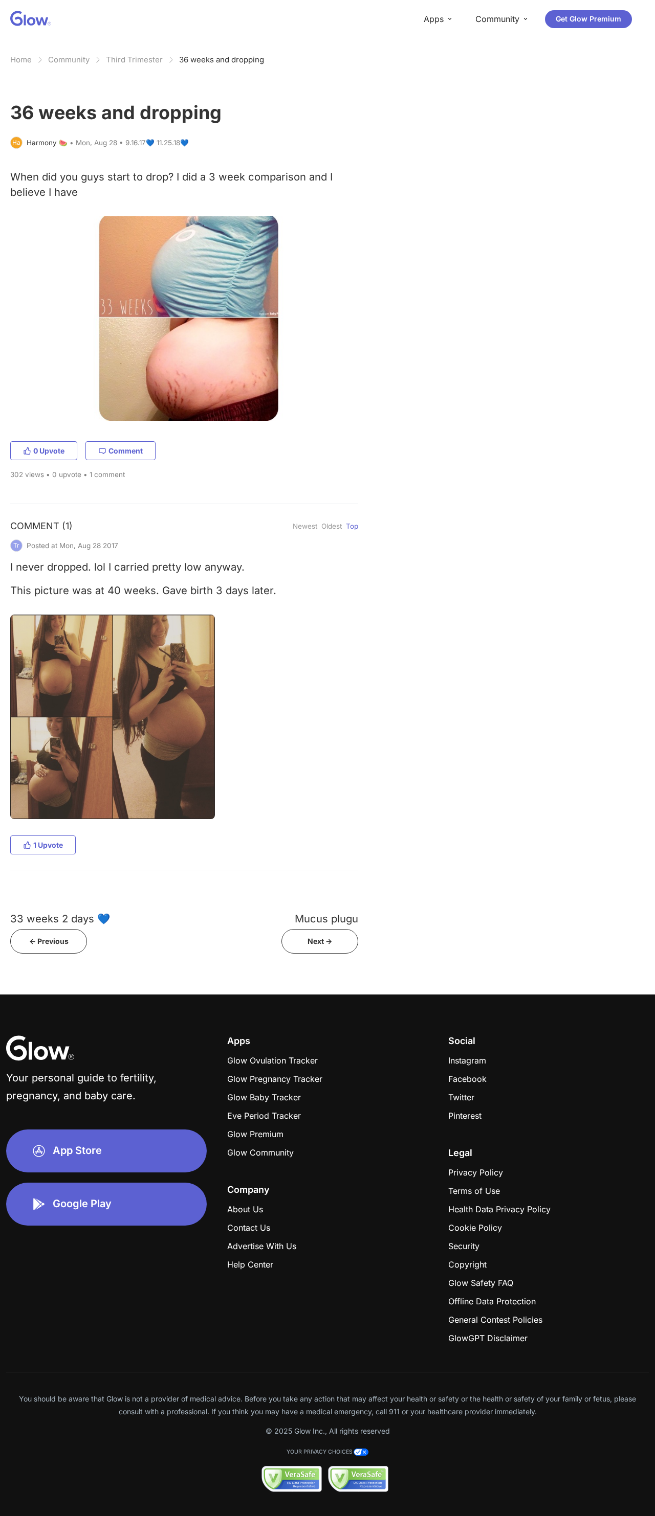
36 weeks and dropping (221, 59)
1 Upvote (48, 845)
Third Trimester (134, 59)
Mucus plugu (326, 918)
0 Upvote (48, 450)
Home (21, 59)
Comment (125, 450)
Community (69, 59)
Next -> (320, 941)
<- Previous (49, 941)
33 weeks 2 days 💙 (60, 918)
